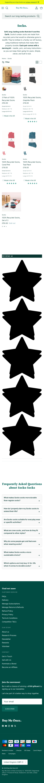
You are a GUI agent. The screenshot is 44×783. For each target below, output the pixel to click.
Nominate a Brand (9, 664)
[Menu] (2, 8)
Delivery (5, 600)
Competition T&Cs (9, 622)
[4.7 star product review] (32, 184)
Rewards (5, 643)
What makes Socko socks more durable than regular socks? (20, 499)
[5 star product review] (11, 184)
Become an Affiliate (9, 667)
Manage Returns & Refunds (13, 607)
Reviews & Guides (7, 750)
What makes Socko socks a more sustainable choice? (17, 553)
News (4, 753)
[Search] (38, 16)
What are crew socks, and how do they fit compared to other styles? (21, 531)
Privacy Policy (7, 614)
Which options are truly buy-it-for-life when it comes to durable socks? (20, 564)
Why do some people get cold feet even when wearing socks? (20, 542)
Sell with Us (6, 660)
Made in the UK (9, 116)
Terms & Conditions (9, 618)
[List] (40, 62)
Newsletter (6, 639)
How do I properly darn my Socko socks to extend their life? (21, 509)
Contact (5, 652)
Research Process (9, 635)
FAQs (4, 596)
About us (5, 632)
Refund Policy (7, 611)
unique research (31, 2)
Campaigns (12, 753)
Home (4, 58)
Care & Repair (37, 750)
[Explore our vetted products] (8, 8)
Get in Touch (7, 656)
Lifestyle (18, 750)
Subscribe (10, 709)
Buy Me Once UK (12, 768)
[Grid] (37, 62)
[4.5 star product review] (32, 122)
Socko (10, 58)
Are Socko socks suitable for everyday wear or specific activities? (22, 520)
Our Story (6, 627)
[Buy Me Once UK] (22, 8)
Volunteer (5, 646)
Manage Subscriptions (11, 604)
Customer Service (9, 592)
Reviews (7, 256)
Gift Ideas (27, 750)
